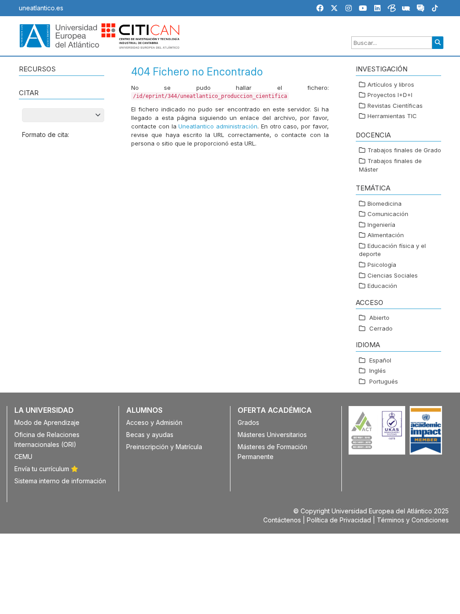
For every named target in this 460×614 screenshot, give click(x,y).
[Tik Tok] (435, 9)
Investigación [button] (381, 69)
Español (380, 360)
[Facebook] (319, 8)
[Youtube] (363, 8)
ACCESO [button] (369, 302)
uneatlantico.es (41, 8)
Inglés (377, 370)
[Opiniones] (420, 9)
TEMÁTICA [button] (373, 188)
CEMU (23, 456)
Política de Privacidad (339, 520)
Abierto (379, 317)
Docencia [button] (373, 135)
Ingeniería (381, 224)
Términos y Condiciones (413, 520)
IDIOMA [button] (368, 344)
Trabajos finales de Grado (404, 150)
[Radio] (406, 9)
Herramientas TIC (392, 115)
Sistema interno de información (60, 481)
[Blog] (392, 9)
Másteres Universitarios (272, 434)
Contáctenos (282, 520)
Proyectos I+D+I (389, 94)
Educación (382, 285)
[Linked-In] (377, 8)
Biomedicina (384, 203)
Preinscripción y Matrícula (164, 447)
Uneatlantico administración (217, 126)
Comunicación (387, 213)
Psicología (381, 264)
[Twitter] (334, 8)
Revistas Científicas (395, 105)
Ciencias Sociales (392, 275)
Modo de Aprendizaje (47, 422)
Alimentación (385, 235)
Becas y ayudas (149, 434)
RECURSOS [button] (37, 69)
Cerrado (381, 328)
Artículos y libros (390, 84)
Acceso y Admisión (154, 422)
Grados (248, 422)
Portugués (383, 381)
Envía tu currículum (42, 469)
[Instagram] (348, 8)
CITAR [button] (29, 92)
